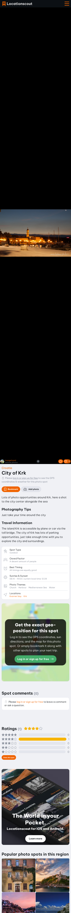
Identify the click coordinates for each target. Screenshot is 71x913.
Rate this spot (8, 757)
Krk (25, 596)
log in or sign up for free (25, 478)
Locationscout (17, 3)
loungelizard (10, 460)
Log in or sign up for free (33, 659)
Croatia (7, 468)
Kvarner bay (15, 596)
